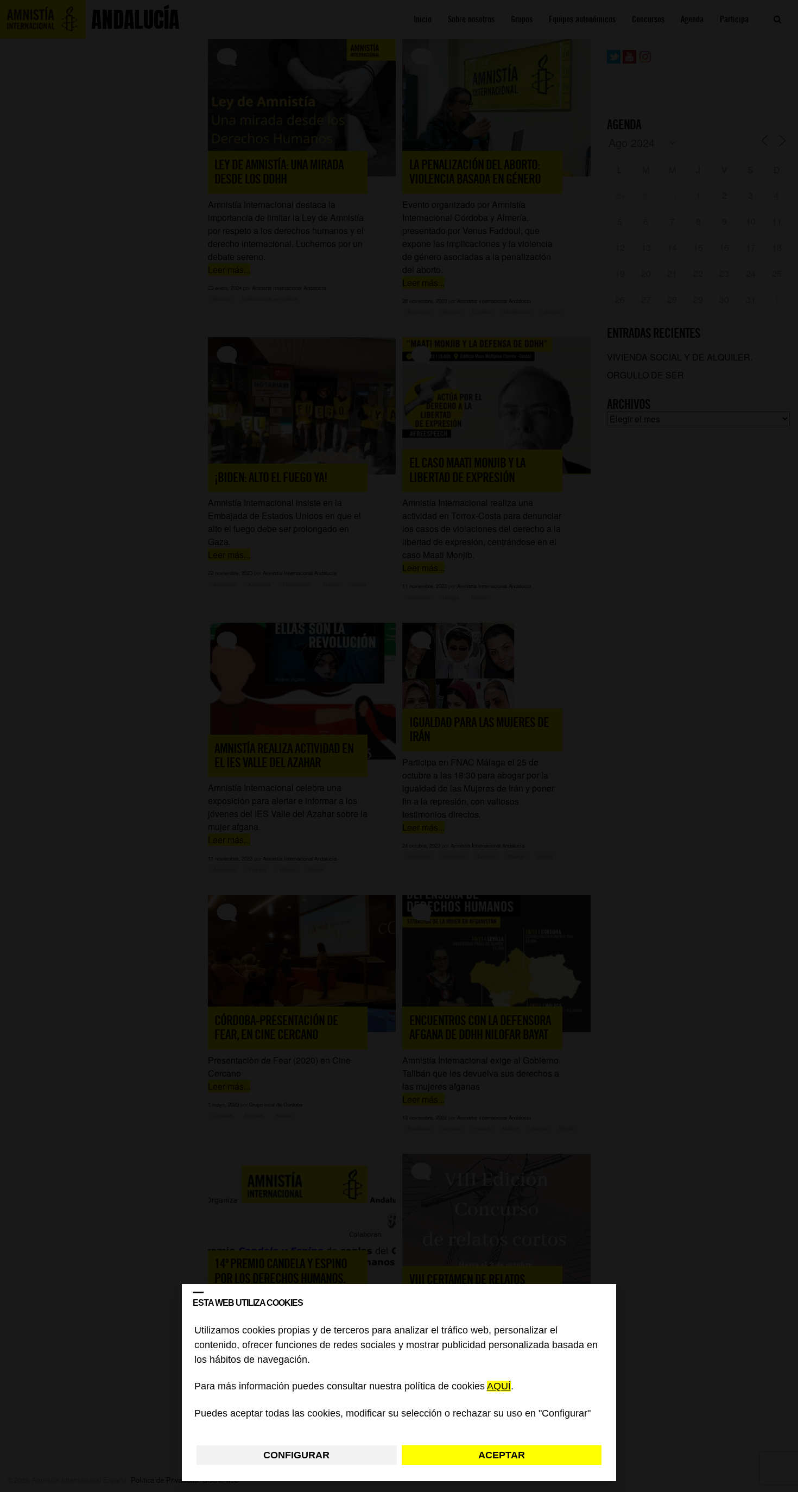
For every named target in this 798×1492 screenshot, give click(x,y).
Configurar (296, 1455)
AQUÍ (499, 1386)
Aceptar (501, 1455)
